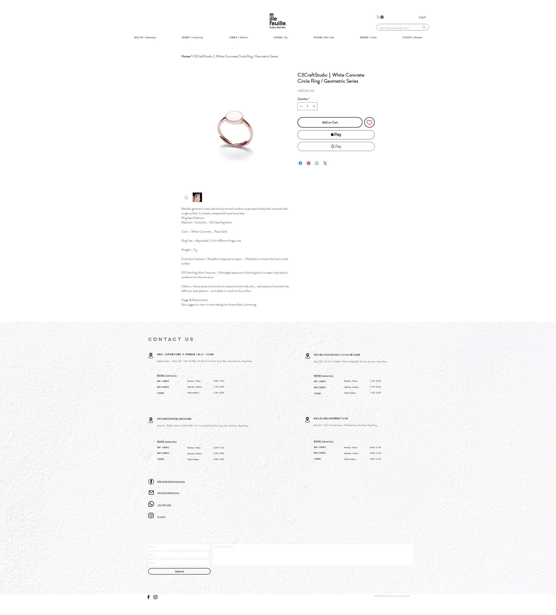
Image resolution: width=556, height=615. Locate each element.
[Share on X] (325, 163)
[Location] (150, 355)
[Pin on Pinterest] (308, 163)
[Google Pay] (336, 146)
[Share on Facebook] (300, 163)
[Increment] (314, 106)
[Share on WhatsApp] (316, 163)
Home (185, 56)
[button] (380, 17)
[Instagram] (155, 597)
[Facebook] (148, 597)
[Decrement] (300, 106)
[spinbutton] (307, 106)
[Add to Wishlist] (369, 122)
